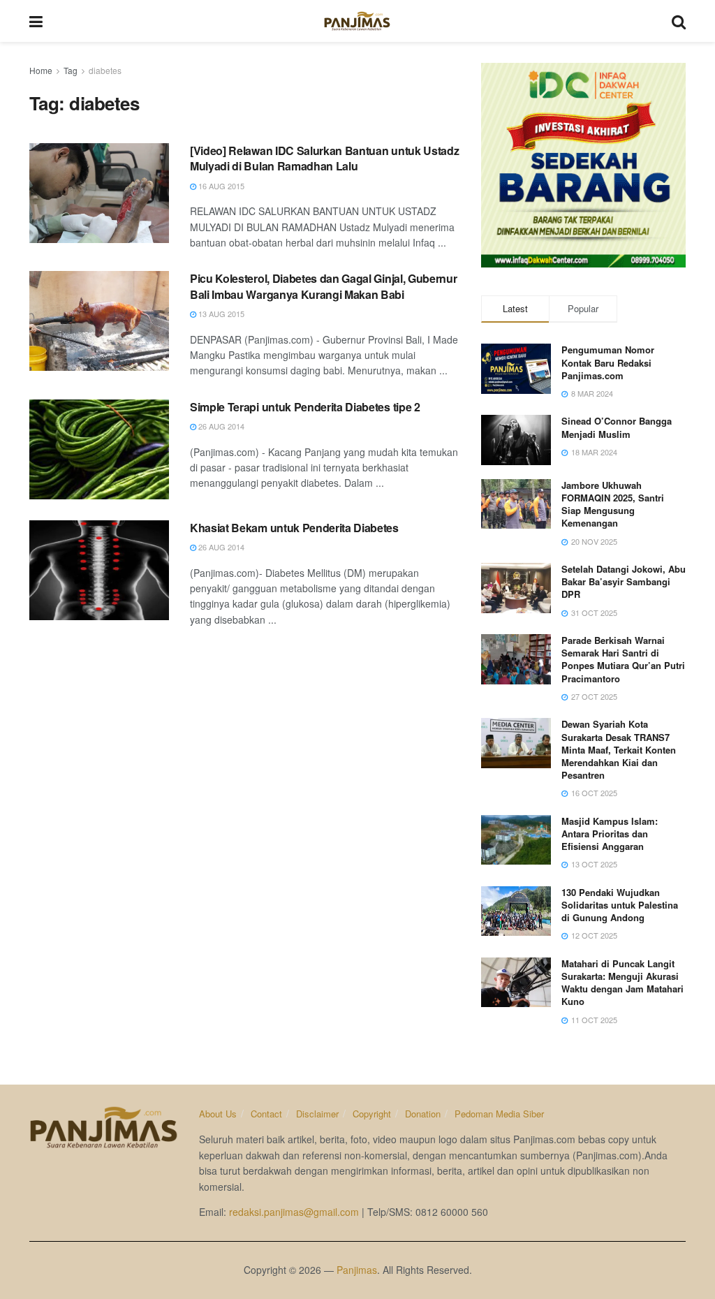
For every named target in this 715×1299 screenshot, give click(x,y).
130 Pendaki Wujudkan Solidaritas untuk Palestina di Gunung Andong (619, 905)
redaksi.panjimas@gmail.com (294, 1212)
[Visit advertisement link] (583, 165)
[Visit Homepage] (357, 21)
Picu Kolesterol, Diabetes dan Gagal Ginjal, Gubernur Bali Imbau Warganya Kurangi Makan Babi (323, 286)
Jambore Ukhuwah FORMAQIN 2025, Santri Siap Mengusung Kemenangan (612, 504)
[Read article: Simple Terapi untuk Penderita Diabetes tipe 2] (99, 449)
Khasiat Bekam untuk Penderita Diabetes (294, 528)
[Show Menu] (36, 21)
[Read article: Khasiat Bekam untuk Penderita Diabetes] (99, 570)
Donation (423, 1113)
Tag (71, 70)
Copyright (372, 1113)
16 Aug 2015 (220, 185)
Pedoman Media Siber (499, 1113)
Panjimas (357, 1270)
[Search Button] (679, 21)
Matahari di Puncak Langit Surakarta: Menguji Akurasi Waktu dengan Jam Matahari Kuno (622, 982)
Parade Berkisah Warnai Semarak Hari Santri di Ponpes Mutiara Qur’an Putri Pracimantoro (623, 659)
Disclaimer (317, 1113)
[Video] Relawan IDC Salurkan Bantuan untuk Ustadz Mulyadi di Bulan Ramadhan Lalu (324, 158)
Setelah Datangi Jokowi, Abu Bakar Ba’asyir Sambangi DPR (623, 581)
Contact (266, 1113)
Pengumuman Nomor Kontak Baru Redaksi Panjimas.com (607, 362)
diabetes (105, 70)
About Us (218, 1113)
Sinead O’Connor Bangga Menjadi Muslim (616, 427)
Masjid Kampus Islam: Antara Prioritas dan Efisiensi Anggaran (609, 833)
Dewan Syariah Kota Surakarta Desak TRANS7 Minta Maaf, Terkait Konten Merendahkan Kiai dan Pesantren (618, 749)
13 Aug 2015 (220, 313)
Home (40, 70)
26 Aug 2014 (220, 426)
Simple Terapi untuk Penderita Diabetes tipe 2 (305, 407)
